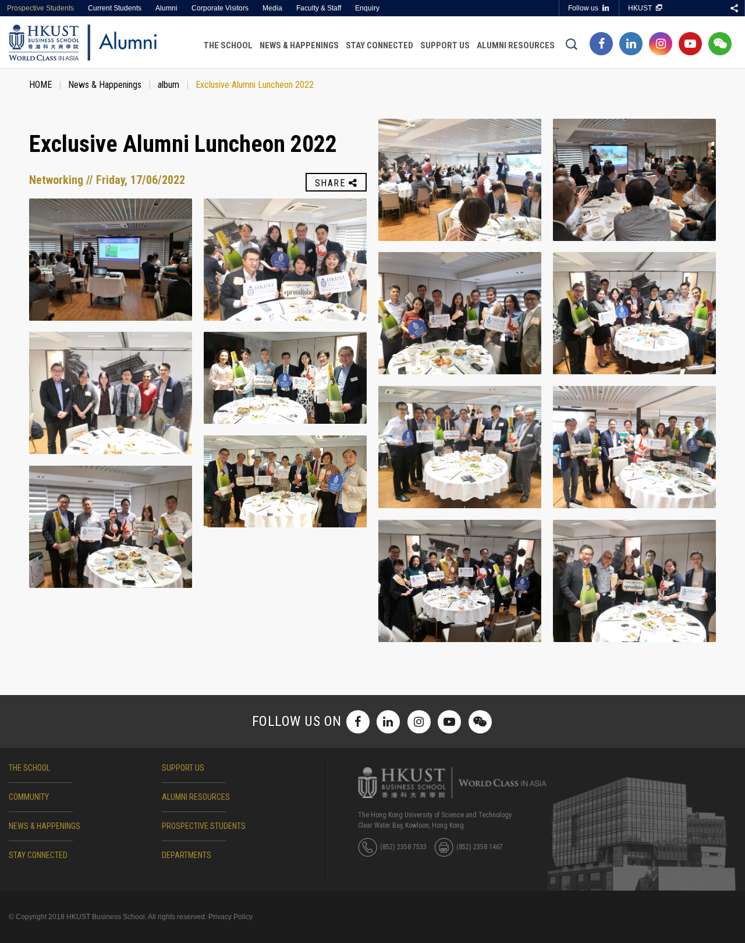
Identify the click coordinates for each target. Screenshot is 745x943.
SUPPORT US (183, 767)
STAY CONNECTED (38, 855)
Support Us (445, 45)
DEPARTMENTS (186, 855)
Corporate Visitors (220, 8)
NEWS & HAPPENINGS (44, 826)
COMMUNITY (29, 797)
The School (228, 45)
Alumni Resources (516, 45)
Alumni (166, 8)
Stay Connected (379, 45)
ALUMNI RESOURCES (196, 797)
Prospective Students (40, 8)
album (168, 84)
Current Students (114, 8)
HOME (40, 84)
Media (272, 8)
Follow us (583, 8)
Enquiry (367, 8)
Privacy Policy (230, 917)
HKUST (640, 8)
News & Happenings (299, 45)
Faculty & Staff (318, 8)
